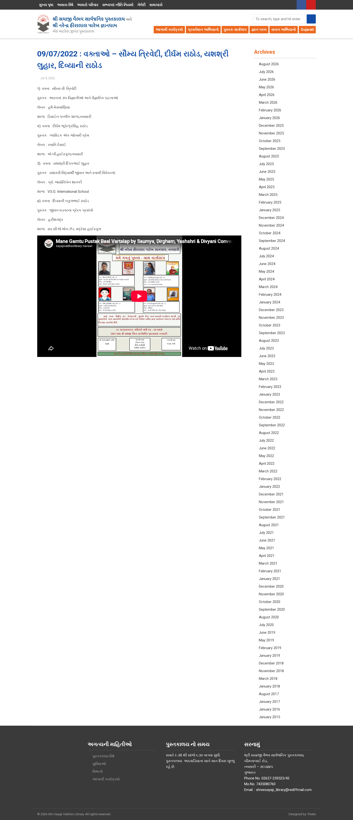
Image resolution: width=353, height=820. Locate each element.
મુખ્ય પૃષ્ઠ (46, 5)
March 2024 (268, 287)
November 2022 (271, 410)
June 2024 (267, 264)
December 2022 (271, 402)
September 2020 (272, 609)
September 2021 (272, 517)
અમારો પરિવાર (87, 5)
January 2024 (269, 302)
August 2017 (269, 694)
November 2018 (271, 671)
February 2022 (270, 479)
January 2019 (269, 655)
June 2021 (267, 540)
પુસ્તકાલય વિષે (103, 756)
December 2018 (271, 663)
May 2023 (266, 364)
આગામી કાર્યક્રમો (169, 29)
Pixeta (312, 814)
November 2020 (271, 594)
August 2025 (269, 156)
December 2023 (271, 310)
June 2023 (267, 356)
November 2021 (271, 502)
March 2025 (268, 195)
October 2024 (269, 233)
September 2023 (272, 333)
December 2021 (271, 494)
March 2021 (268, 563)
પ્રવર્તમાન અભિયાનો (203, 29)
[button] (311, 19)
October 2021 (269, 509)
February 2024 (270, 294)
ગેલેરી (141, 5)
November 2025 (271, 133)
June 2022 (267, 448)
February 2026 (270, 110)
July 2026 (266, 72)
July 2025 (266, 164)
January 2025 (269, 210)
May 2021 (266, 548)
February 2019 (270, 648)
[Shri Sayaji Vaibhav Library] (84, 24)
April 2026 (266, 95)
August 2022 (269, 433)
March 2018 (268, 678)
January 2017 (269, 701)
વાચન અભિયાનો (283, 29)
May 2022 (266, 456)
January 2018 (269, 686)
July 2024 (266, 256)
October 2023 (269, 325)
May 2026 (266, 87)
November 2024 (271, 225)
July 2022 (266, 440)
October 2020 (269, 602)
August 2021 (269, 525)
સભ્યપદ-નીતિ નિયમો (118, 5)
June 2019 (267, 632)
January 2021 (269, 579)
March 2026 (268, 102)
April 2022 (266, 463)
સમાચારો (156, 5)
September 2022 (272, 425)
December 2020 (271, 586)
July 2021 (266, 533)
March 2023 (268, 379)
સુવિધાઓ (99, 764)
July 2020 (266, 625)
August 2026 (269, 64)
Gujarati (307, 29)
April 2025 (266, 187)
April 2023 (266, 371)
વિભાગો (97, 771)
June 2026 (267, 79)
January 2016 (269, 709)
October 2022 (269, 417)
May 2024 (266, 271)
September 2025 (272, 148)
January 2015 (269, 717)
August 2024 (269, 248)
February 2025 (270, 202)
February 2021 (270, 571)
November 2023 (271, 317)
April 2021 (266, 556)
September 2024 (272, 241)
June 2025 (267, 171)
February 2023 (270, 387)
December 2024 (271, 218)
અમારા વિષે (65, 5)
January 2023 (269, 394)
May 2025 (266, 179)
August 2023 (269, 340)
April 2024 (266, 279)
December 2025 (271, 125)
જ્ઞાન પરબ (259, 29)
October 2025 (269, 141)
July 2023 (266, 348)
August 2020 (269, 617)
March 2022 (268, 471)
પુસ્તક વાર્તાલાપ (235, 29)
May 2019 (266, 640)
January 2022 (269, 486)
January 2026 (269, 118)
